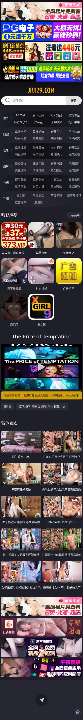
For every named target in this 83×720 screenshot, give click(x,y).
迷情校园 (20, 186)
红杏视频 (20, 202)
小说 (6, 182)
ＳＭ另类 (74, 138)
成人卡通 (56, 147)
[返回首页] (78, 712)
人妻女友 (56, 179)
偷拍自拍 (38, 147)
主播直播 (56, 138)
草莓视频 (56, 195)
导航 (6, 198)
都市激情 (20, 179)
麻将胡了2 (20, 122)
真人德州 (38, 115)
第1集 (7, 406)
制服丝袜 (20, 154)
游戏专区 (74, 115)
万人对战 (56, 115)
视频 (6, 134)
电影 (6, 150)
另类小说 (38, 186)
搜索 (74, 100)
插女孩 (20, 195)
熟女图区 (56, 170)
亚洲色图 (38, 163)
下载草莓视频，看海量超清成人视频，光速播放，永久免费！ (41, 395)
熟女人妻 (20, 138)
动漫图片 (74, 163)
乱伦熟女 (56, 154)
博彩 (6, 118)
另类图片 (74, 170)
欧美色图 (56, 163)
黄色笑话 (56, 186)
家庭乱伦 (38, 179)
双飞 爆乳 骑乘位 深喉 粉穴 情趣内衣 (42, 406)
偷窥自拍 (20, 163)
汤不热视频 (74, 195)
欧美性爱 (74, 147)
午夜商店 (38, 195)
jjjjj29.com (41, 90)
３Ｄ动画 (74, 131)
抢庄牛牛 (74, 122)
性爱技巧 (74, 186)
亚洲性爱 (20, 147)
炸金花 (38, 122)
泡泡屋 (38, 202)
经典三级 (38, 154)
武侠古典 (74, 179)
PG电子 (20, 115)
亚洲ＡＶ (20, 131)
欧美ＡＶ (56, 131)
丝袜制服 (38, 138)
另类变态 (74, 154)
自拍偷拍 (38, 131)
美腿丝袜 (20, 170)
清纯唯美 (38, 170)
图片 (6, 166)
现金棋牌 (56, 122)
